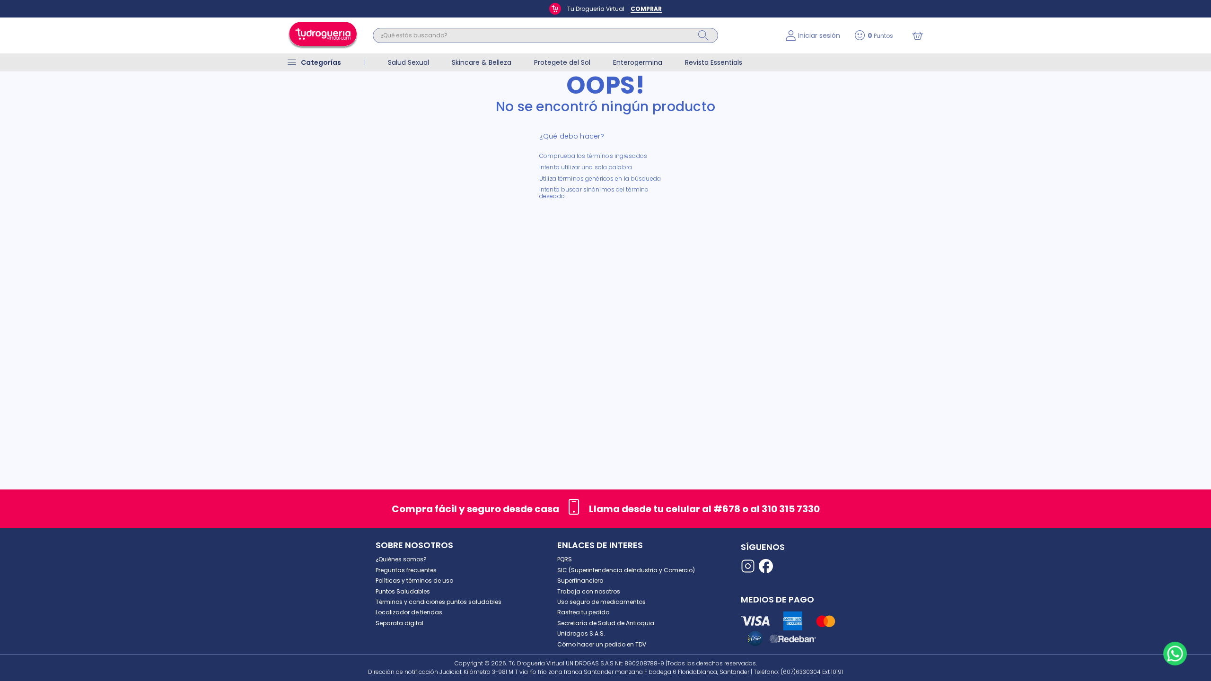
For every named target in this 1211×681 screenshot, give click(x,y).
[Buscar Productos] (703, 35)
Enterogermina (637, 62)
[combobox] (572, 35)
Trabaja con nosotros (588, 591)
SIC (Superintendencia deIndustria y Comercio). (626, 570)
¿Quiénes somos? (401, 559)
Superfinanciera (580, 580)
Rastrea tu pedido (583, 612)
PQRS (564, 559)
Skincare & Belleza (481, 62)
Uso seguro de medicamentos (601, 602)
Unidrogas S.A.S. (581, 633)
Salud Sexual (408, 62)
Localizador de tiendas (409, 612)
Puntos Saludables (403, 591)
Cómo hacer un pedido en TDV (601, 644)
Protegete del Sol (562, 62)
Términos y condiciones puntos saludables (438, 602)
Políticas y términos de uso (414, 580)
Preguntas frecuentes (406, 570)
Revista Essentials (713, 62)
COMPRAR (646, 9)
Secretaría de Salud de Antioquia (605, 623)
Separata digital (399, 623)
